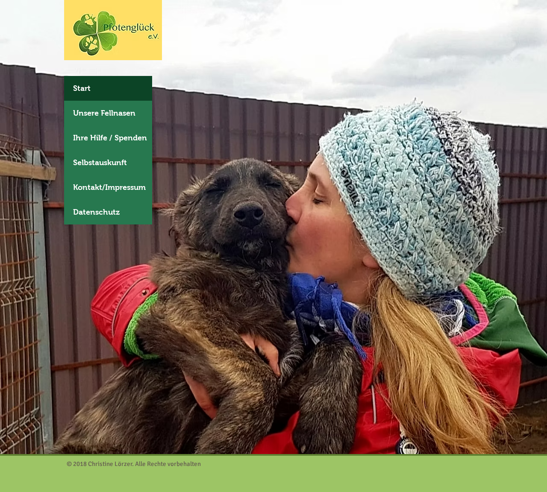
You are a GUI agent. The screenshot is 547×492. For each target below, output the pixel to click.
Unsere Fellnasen (104, 113)
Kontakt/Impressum (109, 187)
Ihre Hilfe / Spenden (110, 138)
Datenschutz (96, 212)
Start (82, 88)
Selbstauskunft (100, 162)
